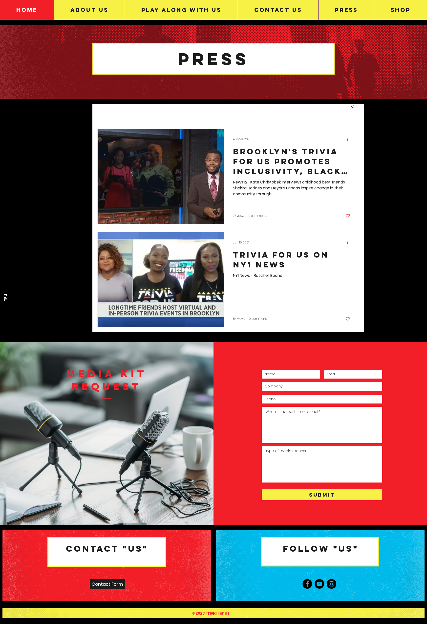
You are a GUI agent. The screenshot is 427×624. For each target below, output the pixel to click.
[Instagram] (331, 584)
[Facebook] (307, 584)
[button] (353, 106)
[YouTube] (319, 584)
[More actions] (349, 139)
